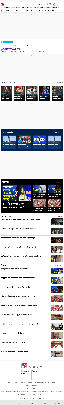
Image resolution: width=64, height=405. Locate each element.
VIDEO (13, 11)
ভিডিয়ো (4, 265)
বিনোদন (27, 8)
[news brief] (41, 4)
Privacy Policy (52, 382)
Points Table (40, 52)
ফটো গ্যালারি (19, 11)
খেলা (23, 8)
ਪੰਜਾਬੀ (27, 1)
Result (22, 52)
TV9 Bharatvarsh (7, 392)
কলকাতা (13, 8)
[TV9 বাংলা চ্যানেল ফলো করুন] (53, 4)
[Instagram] (37, 367)
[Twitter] (34, 367)
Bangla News (4, 46)
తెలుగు (14, 1)
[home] (1, 7)
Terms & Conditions (31, 385)
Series (23, 46)
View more (58, 216)
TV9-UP (44, 1)
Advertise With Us (26, 382)
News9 (6, 1)
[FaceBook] (30, 367)
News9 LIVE (35, 395)
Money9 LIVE (44, 395)
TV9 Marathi (16, 392)
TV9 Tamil (59, 392)
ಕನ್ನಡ (10, 1)
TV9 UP (28, 395)
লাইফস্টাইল (42, 8)
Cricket (17, 46)
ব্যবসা (31, 8)
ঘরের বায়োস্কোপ (42, 11)
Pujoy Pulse (51, 11)
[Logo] (2, 4)
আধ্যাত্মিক (48, 8)
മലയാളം (35, 1)
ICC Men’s (17, 42)
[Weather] (47, 4)
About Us (17, 382)
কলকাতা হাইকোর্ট (33, 11)
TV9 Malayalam (20, 395)
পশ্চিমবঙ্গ (18, 8)
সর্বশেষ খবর (7, 8)
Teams (30, 52)
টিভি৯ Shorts (6, 11)
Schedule (13, 52)
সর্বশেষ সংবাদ (6, 216)
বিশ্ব (38, 8)
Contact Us (10, 382)
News (4, 52)
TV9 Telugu (25, 392)
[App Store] (37, 375)
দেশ (35, 8)
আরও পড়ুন (59, 82)
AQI (50, 4)
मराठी (18, 1)
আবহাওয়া (26, 11)
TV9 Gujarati (42, 392)
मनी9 (40, 1)
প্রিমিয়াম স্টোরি (55, 8)
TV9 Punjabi (51, 392)
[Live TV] (57, 4)
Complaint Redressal (40, 382)
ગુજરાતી (22, 1)
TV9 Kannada (33, 392)
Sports (12, 46)
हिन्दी (2, 1)
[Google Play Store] (26, 375)
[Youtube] (41, 367)
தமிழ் (31, 1)
